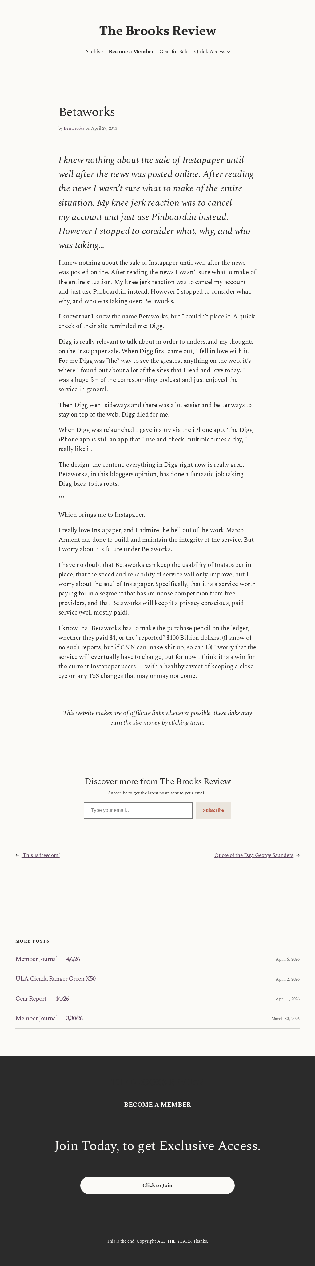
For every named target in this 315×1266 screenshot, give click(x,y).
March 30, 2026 (285, 1018)
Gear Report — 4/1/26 (42, 999)
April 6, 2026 (288, 959)
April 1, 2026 (288, 999)
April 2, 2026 (288, 979)
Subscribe (213, 810)
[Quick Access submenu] (228, 51)
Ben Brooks (74, 128)
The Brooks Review (157, 31)
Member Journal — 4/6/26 (47, 959)
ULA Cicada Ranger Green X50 (55, 979)
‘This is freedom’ (41, 855)
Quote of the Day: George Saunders (253, 855)
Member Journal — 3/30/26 (48, 1018)
